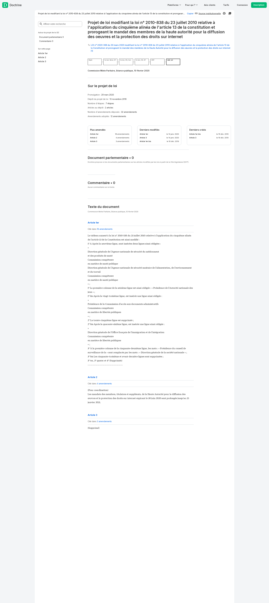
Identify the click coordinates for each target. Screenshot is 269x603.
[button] (209, 5)
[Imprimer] (224, 13)
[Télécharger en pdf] (230, 13)
